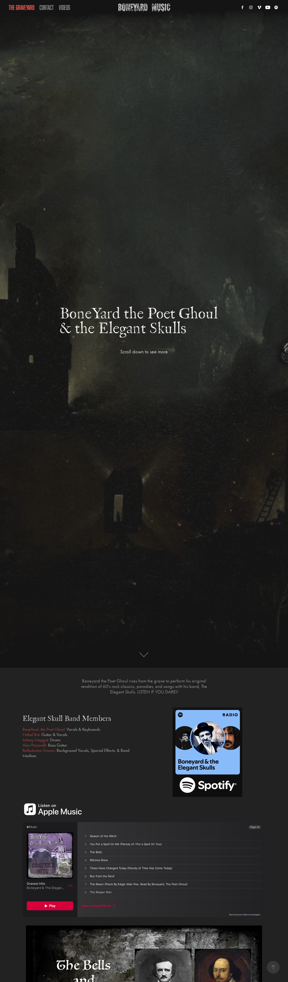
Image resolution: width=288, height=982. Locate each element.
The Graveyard (21, 7)
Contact (46, 7)
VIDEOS (64, 7)
